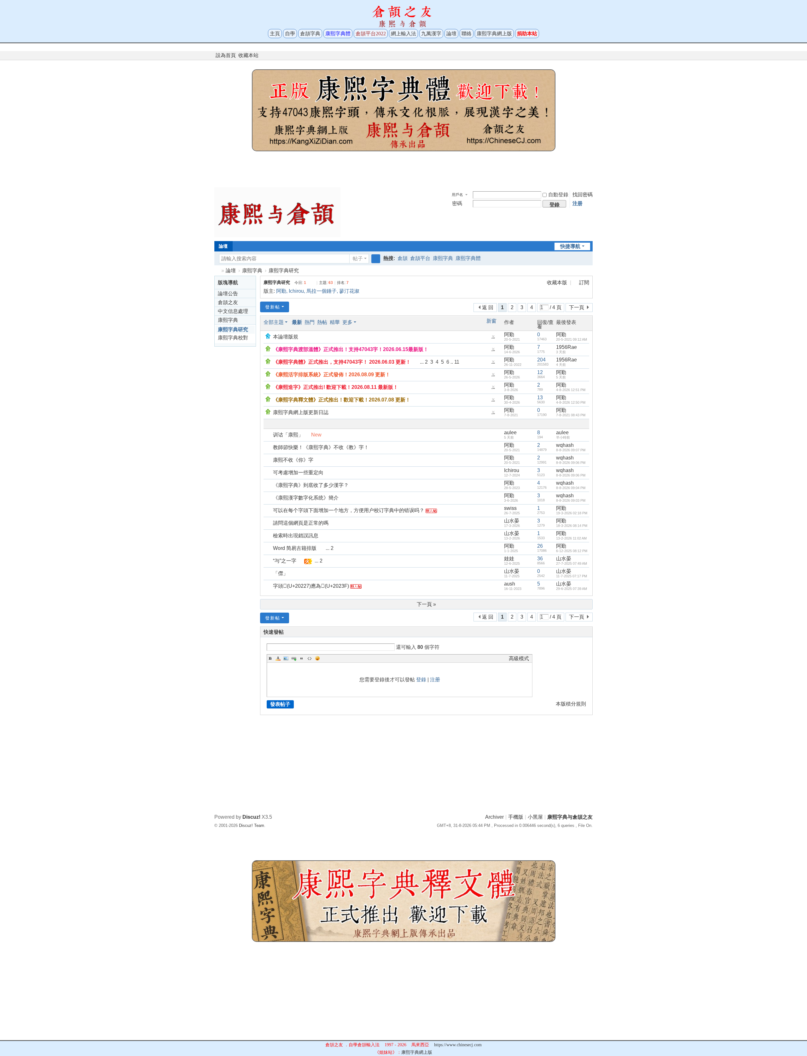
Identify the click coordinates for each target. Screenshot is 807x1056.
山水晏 (511, 520)
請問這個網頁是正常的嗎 (300, 523)
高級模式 (519, 658)
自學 (290, 33)
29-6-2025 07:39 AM (571, 589)
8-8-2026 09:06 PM (570, 463)
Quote (302, 658)
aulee (510, 432)
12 (540, 372)
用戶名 (457, 195)
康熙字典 (443, 258)
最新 (297, 322)
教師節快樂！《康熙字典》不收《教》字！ (321, 447)
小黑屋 (535, 817)
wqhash (565, 445)
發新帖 (272, 306)
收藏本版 (557, 282)
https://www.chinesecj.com (458, 1044)
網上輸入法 (403, 33)
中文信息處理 (233, 311)
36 (540, 558)
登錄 (421, 679)
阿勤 (281, 291)
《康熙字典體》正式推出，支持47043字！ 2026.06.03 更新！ (342, 362)
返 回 (487, 307)
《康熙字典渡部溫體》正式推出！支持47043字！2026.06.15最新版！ (350, 349)
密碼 (457, 203)
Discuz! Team (251, 825)
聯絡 (467, 33)
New (316, 434)
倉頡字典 (310, 33)
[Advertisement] (403, 167)
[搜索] (375, 258)
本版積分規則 (571, 704)
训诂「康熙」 (288, 434)
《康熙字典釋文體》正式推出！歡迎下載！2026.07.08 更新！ (341, 399)
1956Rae (566, 347)
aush (509, 583)
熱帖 (322, 322)
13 (540, 397)
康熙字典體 (468, 258)
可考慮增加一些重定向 (298, 472)
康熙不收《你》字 (293, 460)
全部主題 (274, 322)
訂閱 (584, 282)
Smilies (317, 658)
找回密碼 (582, 194)
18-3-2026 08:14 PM (571, 526)
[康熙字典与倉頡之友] (277, 212)
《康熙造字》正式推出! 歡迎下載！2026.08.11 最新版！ (335, 387)
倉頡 (403, 258)
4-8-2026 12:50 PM (570, 402)
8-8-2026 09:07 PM (570, 450)
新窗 (491, 321)
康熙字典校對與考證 (233, 338)
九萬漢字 (431, 33)
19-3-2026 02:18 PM (571, 513)
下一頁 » (426, 604)
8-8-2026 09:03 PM (570, 500)
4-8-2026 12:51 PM (570, 390)
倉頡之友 (228, 302)
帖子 (358, 258)
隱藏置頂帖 (493, 350)
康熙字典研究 (284, 270)
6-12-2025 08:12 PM (571, 551)
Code (309, 658)
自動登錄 (558, 194)
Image (286, 658)
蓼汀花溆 (349, 291)
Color (278, 658)
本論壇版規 (285, 336)
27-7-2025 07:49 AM (571, 563)
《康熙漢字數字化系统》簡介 (306, 497)
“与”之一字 (284, 560)
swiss (510, 508)
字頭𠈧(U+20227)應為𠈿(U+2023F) (311, 586)
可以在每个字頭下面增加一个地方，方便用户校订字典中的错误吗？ (348, 510)
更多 (347, 322)
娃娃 (509, 558)
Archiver (494, 817)
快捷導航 (570, 246)
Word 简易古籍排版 (294, 548)
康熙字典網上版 (494, 33)
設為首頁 (226, 55)
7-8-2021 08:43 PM (570, 415)
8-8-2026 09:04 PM (570, 488)
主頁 (275, 33)
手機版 (515, 817)
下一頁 (576, 307)
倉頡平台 (420, 258)
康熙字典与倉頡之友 (216, 270)
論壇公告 (228, 293)
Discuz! (251, 817)
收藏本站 (248, 55)
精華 (335, 322)
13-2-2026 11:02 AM (571, 538)
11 (456, 362)
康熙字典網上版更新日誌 (300, 412)
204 (541, 359)
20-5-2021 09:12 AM (571, 339)
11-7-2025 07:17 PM (571, 576)
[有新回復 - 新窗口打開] (268, 434)
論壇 (451, 33)
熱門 (310, 322)
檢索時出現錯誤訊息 (295, 535)
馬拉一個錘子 (321, 291)
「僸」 (280, 573)
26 (540, 546)
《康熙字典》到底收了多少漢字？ (311, 485)
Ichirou (296, 291)
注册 (577, 203)
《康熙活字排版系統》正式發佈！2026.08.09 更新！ (331, 374)
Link (294, 658)
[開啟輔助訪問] (583, 55)
